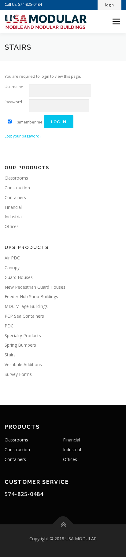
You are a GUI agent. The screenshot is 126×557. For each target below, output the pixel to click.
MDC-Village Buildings (26, 306)
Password (13, 102)
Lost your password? (23, 136)
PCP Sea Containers (24, 316)
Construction (17, 188)
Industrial (14, 217)
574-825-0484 (30, 4)
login (109, 5)
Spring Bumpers (20, 345)
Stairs (10, 355)
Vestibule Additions (23, 364)
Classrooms (16, 178)
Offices (12, 226)
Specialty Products (23, 335)
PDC (9, 326)
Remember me (29, 122)
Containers (15, 197)
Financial (13, 207)
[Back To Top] (63, 524)
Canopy (12, 267)
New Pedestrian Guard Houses (35, 287)
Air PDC (12, 258)
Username (14, 86)
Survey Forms (18, 374)
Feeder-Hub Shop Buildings (31, 296)
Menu (116, 21)
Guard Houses (19, 277)
